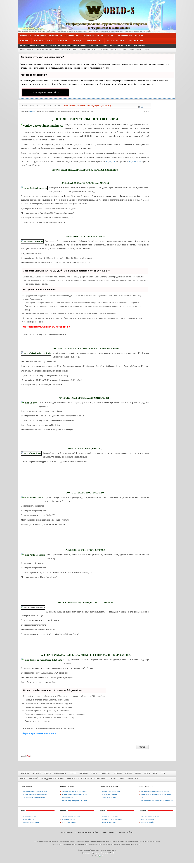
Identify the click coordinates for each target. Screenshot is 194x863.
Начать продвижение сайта (45, 92)
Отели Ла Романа (147, 819)
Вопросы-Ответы (38, 46)
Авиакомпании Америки (150, 816)
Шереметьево (134, 161)
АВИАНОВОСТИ (26, 50)
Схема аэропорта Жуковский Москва (155, 791)
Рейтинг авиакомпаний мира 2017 (35, 794)
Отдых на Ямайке (147, 822)
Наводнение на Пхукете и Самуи (74, 791)
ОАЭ (80, 779)
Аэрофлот (110, 161)
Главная (24, 106)
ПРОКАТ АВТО (123, 46)
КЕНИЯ (138, 773)
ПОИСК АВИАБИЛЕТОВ (60, 46)
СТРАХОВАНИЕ (139, 46)
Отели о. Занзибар (109, 822)
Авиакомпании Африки (110, 816)
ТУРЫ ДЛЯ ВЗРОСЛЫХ (124, 35)
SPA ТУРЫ (110, 35)
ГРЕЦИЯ (47, 773)
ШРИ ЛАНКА (132, 779)
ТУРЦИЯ (111, 779)
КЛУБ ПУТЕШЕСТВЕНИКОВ (66, 50)
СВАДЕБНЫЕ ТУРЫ (72, 35)
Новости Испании (68, 822)
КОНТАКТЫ (108, 832)
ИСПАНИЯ (118, 773)
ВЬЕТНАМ (36, 773)
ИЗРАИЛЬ (83, 773)
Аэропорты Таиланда (31, 822)
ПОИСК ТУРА (94, 46)
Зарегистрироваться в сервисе (39, 733)
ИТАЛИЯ (128, 773)
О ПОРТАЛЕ (67, 832)
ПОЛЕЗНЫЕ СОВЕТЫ (109, 50)
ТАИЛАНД (89, 779)
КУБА (163, 773)
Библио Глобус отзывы (111, 791)
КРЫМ (22, 779)
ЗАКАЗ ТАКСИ (108, 46)
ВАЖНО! (23, 46)
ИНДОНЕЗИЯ (105, 773)
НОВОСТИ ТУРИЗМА (44, 50)
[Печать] (139, 107)
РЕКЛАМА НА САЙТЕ (88, 832)
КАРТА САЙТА (126, 832)
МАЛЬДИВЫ (46, 779)
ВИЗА (147, 50)
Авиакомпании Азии (30, 816)
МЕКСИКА (71, 779)
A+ (148, 111)
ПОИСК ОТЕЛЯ (79, 46)
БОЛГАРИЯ (24, 773)
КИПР (155, 773)
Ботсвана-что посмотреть (112, 819)
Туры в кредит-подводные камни (74, 801)
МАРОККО (59, 779)
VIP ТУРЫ (100, 35)
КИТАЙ (147, 773)
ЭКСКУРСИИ (139, 35)
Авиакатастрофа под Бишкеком (35, 791)
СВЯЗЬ (124, 50)
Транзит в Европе (68, 819)
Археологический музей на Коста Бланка (157, 801)
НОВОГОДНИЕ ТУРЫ (55, 35)
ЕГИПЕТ (73, 773)
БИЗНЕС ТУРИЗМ (40, 35)
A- (144, 111)
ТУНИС (121, 779)
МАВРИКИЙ (33, 779)
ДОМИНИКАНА (60, 773)
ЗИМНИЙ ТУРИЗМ (25, 35)
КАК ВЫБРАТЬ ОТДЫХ (89, 50)
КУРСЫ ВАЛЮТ (136, 50)
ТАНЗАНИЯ (100, 779)
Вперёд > (142, 747)
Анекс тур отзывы (109, 797)
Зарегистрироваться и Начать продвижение (46, 327)
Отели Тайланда (29, 819)
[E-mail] (142, 107)
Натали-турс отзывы (109, 794)
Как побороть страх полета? (34, 797)
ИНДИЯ (94, 773)
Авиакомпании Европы (71, 816)
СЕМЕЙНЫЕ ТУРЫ (88, 35)
